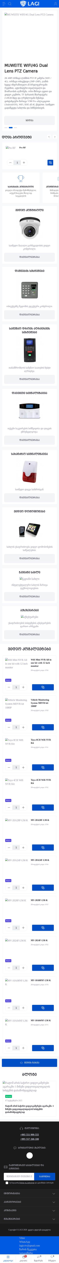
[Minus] (10, 162)
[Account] (55, 3)
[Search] (9, 3)
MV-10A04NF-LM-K (41, 1020)
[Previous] (49, 137)
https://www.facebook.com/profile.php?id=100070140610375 (29, 1155)
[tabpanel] (29, 70)
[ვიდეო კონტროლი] (29, 228)
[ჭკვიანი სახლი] (29, 579)
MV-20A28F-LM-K (40, 820)
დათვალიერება (29, 257)
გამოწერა (44, 1176)
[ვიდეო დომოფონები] (29, 529)
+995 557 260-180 (29, 1139)
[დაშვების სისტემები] (29, 288)
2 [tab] (11, 127)
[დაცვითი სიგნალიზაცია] (29, 411)
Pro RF (22, 147)
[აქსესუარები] (29, 617)
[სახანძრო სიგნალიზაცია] (29, 472)
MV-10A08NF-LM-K (41, 980)
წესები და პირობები (27, 1183)
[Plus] (24, 162)
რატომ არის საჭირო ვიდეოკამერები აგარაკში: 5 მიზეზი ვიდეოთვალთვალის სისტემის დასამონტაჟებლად (29, 1109)
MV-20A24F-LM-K (40, 860)
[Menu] (4, 3)
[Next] (55, 137)
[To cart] (50, 162)
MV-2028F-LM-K (39, 900)
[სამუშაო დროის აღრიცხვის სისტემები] (29, 350)
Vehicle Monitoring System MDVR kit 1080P (40, 703)
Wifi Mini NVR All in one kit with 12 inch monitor (41, 663)
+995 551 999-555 (29, 1134)
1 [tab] (6, 127)
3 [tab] (15, 127)
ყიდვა (29, 120)
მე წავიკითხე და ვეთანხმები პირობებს (31, 1183)
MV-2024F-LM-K (39, 940)
